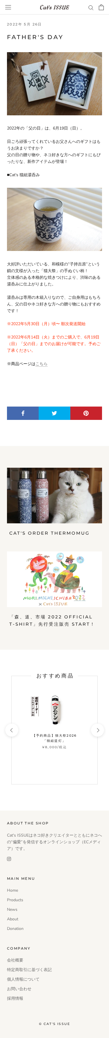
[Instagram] (9, 858)
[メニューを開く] (8, 7)
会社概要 (15, 960)
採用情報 (15, 998)
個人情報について (23, 979)
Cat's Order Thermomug (49, 533)
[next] (97, 730)
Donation (15, 928)
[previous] (11, 730)
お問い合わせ (19, 989)
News (12, 909)
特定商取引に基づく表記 (29, 970)
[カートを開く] (101, 7)
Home (12, 890)
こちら (41, 364)
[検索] (91, 7)
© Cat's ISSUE (54, 1024)
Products (15, 900)
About (12, 919)
